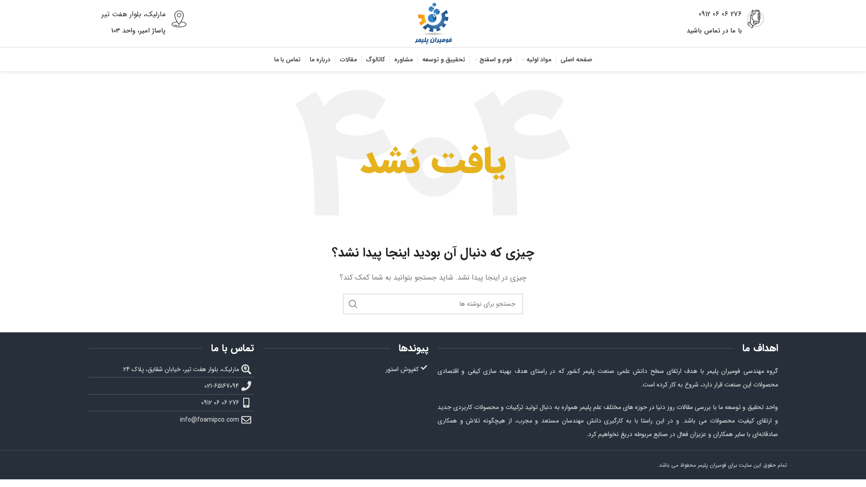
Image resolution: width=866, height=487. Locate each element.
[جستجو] (353, 304)
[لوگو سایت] (433, 23)
